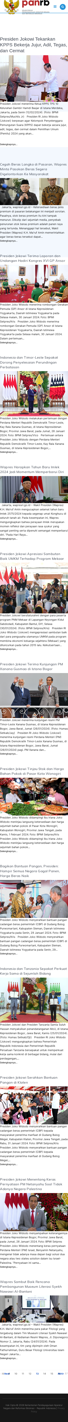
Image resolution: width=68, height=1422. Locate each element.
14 (44, 1373)
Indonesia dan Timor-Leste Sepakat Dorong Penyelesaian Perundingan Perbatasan (29, 362)
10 (16, 1373)
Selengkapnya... (8, 144)
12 (30, 1373)
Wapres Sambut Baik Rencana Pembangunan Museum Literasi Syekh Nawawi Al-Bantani (31, 1286)
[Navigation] (55, 6)
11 (23, 1373)
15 (52, 1373)
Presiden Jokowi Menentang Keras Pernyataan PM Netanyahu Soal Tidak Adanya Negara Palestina (31, 1184)
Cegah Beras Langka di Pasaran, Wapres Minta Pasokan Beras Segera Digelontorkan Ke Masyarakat (33, 169)
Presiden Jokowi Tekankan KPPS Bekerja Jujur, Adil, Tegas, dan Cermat (33, 44)
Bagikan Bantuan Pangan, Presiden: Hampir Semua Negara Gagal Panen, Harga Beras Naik (30, 871)
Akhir (61, 1373)
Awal (7, 1373)
